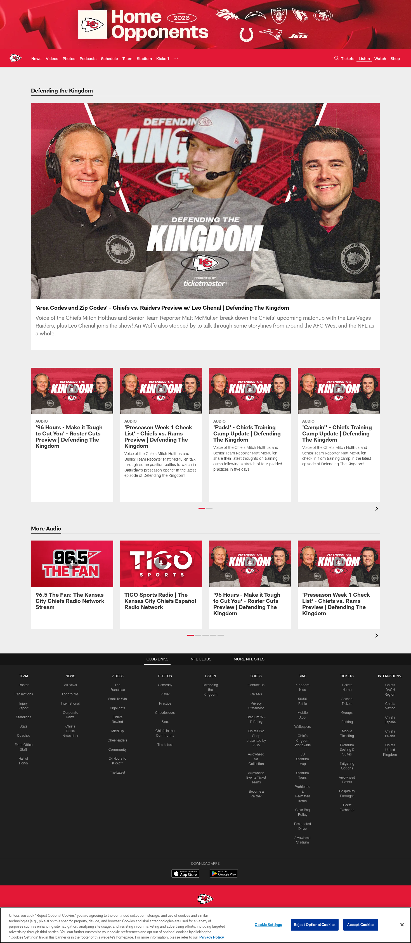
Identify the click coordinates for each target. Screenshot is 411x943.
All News (70, 685)
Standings (23, 717)
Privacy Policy (211, 937)
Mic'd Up (117, 731)
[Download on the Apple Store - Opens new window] (185, 874)
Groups (347, 712)
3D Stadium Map (302, 759)
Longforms (70, 694)
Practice (165, 703)
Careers (256, 694)
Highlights (117, 708)
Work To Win (117, 699)
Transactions (23, 694)
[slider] (205, 285)
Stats (23, 726)
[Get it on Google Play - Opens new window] (224, 876)
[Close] (402, 925)
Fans (165, 721)
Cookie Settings (268, 924)
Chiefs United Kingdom (390, 749)
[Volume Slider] (338, 294)
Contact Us (256, 685)
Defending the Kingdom (210, 689)
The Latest (117, 772)
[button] (169, 201)
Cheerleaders (117, 740)
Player (165, 694)
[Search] (336, 58)
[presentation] (377, 509)
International (70, 703)
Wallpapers (302, 726)
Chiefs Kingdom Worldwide (303, 740)
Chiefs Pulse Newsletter (70, 731)
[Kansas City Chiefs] (205, 899)
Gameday (165, 685)
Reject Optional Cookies (315, 924)
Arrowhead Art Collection (256, 759)
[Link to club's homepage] (15, 58)
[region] (205, 925)
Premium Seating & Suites (347, 749)
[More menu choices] (176, 58)
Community (117, 749)
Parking (347, 722)
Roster (24, 685)
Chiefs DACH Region (390, 689)
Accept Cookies (360, 924)
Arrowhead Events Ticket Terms (256, 777)
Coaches (23, 735)
